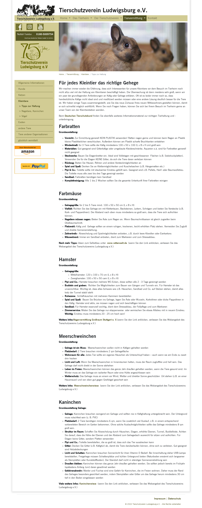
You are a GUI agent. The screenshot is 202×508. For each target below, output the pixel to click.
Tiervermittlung (73, 74)
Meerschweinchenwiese (86, 385)
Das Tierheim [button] (81, 18)
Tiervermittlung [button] (133, 18)
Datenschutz (174, 498)
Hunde (21, 89)
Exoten (21, 122)
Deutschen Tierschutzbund (78, 115)
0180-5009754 (44, 34)
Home (61, 74)
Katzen (21, 95)
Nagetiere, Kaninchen (33, 111)
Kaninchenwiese (88, 483)
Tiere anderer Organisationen (33, 134)
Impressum (159, 498)
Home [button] (64, 18)
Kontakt (152, 18)
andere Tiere (24, 128)
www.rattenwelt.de (117, 243)
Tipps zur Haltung (31, 106)
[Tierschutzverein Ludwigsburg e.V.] (36, 12)
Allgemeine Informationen (31, 83)
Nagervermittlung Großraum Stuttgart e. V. (95, 319)
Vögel (24, 116)
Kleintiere (85, 74)
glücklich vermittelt (28, 140)
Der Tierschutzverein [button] (107, 18)
